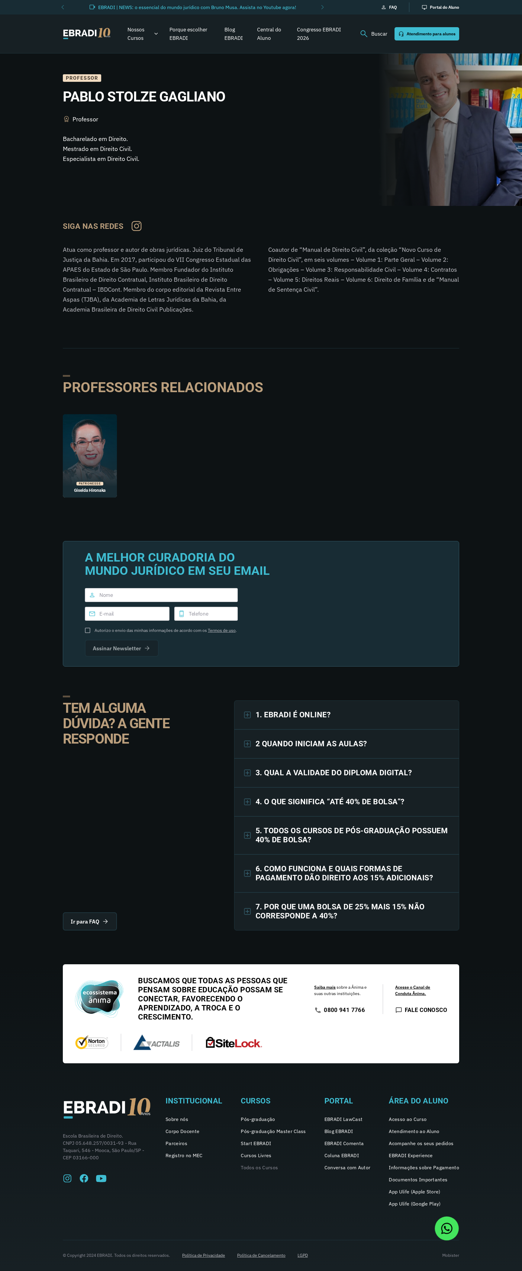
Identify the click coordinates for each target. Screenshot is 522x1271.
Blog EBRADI (233, 33)
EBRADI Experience (411, 1155)
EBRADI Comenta (344, 1143)
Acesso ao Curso (408, 1119)
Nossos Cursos (135, 33)
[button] (63, 7)
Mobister (450, 1255)
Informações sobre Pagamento (424, 1167)
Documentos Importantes (418, 1179)
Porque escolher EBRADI (188, 33)
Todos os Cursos (259, 1167)
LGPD (303, 1255)
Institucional (194, 1101)
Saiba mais (325, 987)
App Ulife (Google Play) (414, 1203)
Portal (338, 1101)
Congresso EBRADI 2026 (319, 33)
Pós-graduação (258, 1119)
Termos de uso (222, 630)
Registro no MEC (184, 1155)
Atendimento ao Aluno (414, 1131)
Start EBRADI (256, 1143)
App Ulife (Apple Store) (414, 1191)
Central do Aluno (269, 33)
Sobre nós (177, 1119)
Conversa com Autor (347, 1167)
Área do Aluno (419, 1101)
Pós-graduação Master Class (273, 1131)
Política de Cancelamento (261, 1255)
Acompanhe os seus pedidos (421, 1143)
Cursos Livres (256, 1155)
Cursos (255, 1101)
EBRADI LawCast (343, 1119)
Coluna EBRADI (341, 1155)
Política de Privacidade (203, 1255)
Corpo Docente (182, 1131)
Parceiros (176, 1143)
